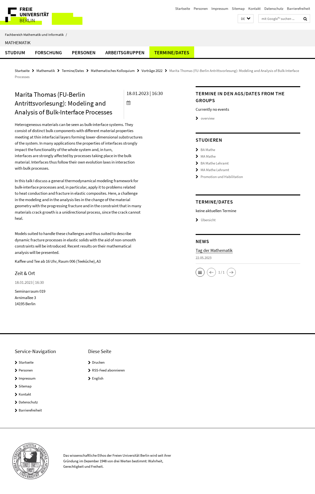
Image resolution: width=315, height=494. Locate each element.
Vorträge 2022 (152, 70)
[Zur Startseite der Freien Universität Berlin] (41, 15)
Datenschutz (273, 8)
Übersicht (208, 220)
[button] (245, 18)
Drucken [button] (98, 362)
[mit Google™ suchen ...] (305, 19)
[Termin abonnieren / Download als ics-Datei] (152, 102)
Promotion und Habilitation (222, 176)
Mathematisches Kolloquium (113, 70)
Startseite (182, 8)
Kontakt (254, 8)
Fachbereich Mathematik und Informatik (36, 34)
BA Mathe (208, 149)
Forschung (48, 52)
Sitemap (238, 8)
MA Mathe (208, 156)
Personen (201, 8)
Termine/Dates (171, 52)
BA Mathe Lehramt (215, 163)
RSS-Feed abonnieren (108, 370)
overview (208, 118)
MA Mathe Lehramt (215, 169)
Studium (15, 52)
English (97, 378)
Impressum (219, 8)
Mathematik (18, 42)
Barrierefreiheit (298, 8)
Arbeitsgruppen (124, 52)
